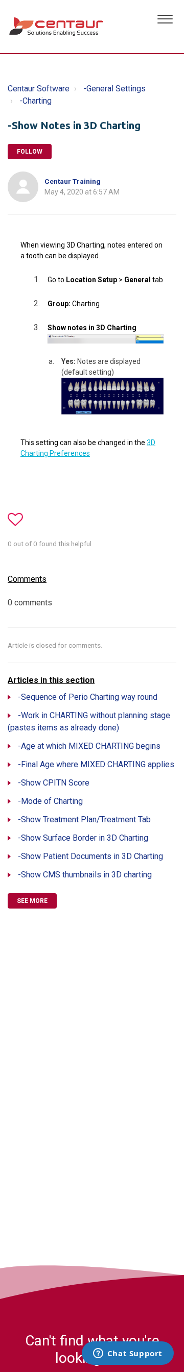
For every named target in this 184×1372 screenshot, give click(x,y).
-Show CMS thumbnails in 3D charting (85, 874)
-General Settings (114, 88)
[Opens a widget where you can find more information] (127, 1354)
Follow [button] (29, 151)
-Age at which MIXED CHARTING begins (89, 746)
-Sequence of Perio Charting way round (87, 697)
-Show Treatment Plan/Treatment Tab (84, 819)
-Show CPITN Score (53, 783)
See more (32, 900)
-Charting (35, 101)
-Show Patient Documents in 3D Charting (90, 856)
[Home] (57, 26)
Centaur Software (39, 88)
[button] (164, 18)
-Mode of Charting (50, 801)
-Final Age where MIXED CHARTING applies (96, 764)
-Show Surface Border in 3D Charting (83, 838)
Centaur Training (72, 181)
